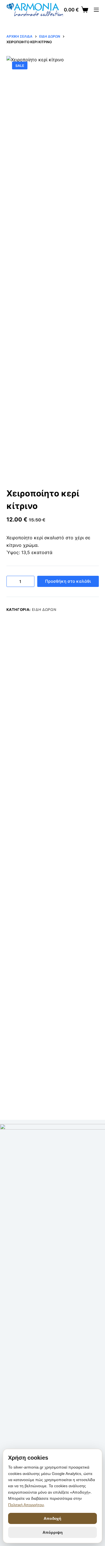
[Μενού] (96, 9)
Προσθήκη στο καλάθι (68, 581)
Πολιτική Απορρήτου (26, 1505)
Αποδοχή (52, 1518)
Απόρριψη (53, 1532)
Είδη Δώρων (44, 609)
